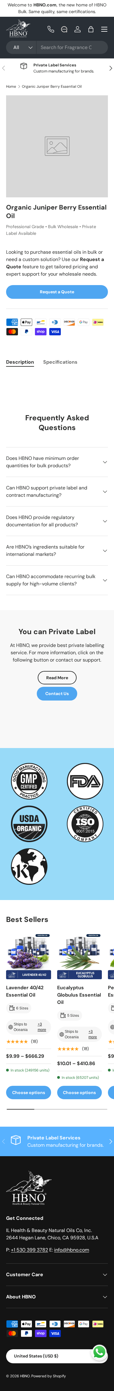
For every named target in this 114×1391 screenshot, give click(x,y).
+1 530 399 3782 (29, 1250)
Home (11, 86)
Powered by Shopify (48, 1376)
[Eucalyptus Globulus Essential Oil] (79, 956)
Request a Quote (57, 292)
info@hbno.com (71, 1250)
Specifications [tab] (60, 362)
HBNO (25, 1376)
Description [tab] (20, 362)
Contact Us (57, 693)
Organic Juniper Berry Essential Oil (52, 86)
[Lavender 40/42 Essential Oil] (28, 956)
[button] (91, 29)
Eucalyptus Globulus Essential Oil (79, 994)
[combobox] (57, 47)
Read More (57, 677)
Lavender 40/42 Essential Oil (24, 991)
